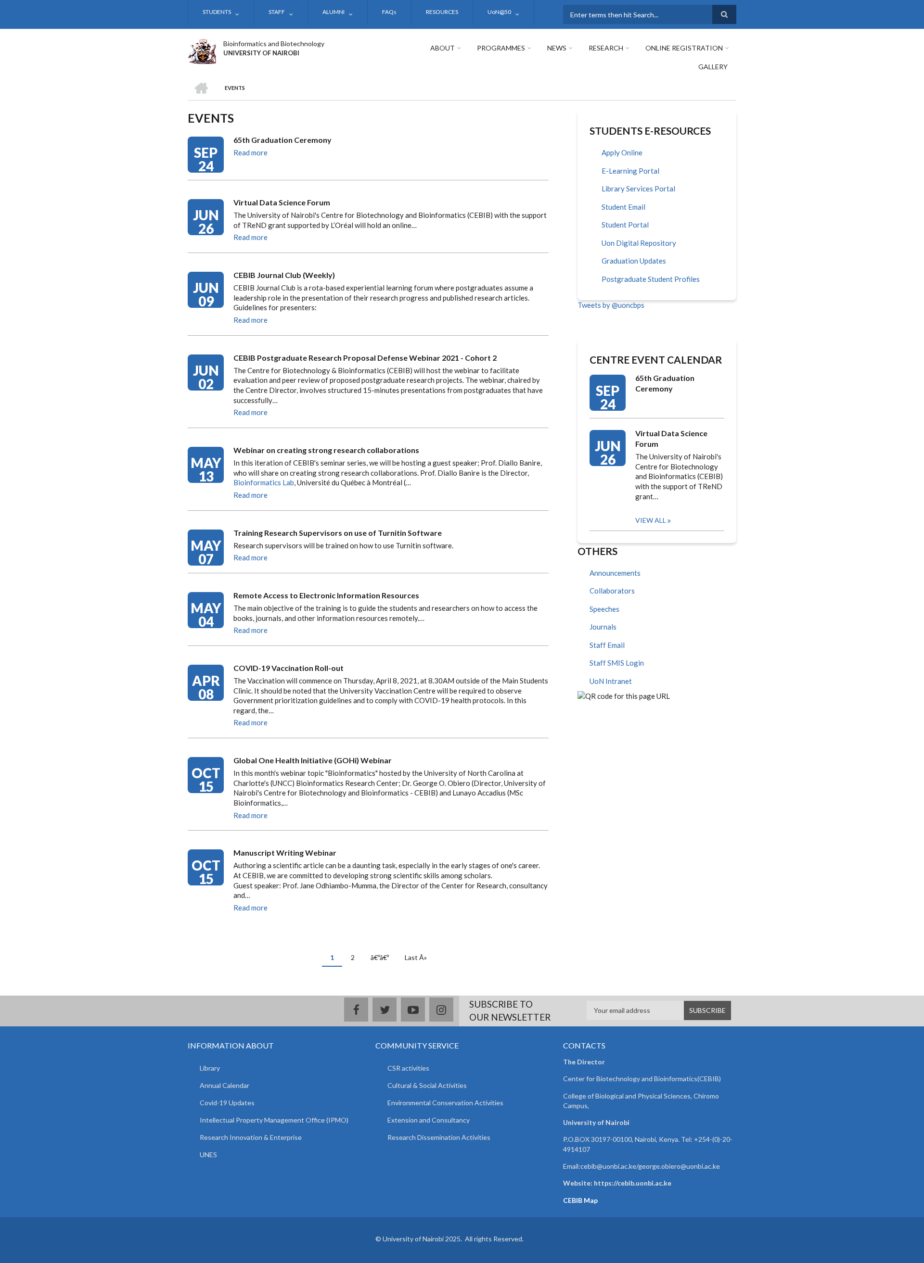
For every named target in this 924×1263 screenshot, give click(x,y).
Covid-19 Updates (227, 1103)
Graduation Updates (634, 260)
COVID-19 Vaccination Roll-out (288, 667)
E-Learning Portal (630, 170)
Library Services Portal (638, 188)
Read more (250, 152)
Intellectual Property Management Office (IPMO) (274, 1120)
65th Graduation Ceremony (282, 139)
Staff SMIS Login (617, 662)
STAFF (277, 11)
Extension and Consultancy (428, 1120)
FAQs (389, 11)
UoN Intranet (611, 681)
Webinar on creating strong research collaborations (326, 450)
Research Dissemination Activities (438, 1137)
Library (210, 1068)
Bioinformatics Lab (263, 482)
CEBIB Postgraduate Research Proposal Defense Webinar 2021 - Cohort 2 (365, 357)
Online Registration (684, 48)
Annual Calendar (224, 1085)
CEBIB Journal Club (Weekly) (284, 274)
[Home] (202, 50)
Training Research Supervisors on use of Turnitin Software (337, 532)
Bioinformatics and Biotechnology (273, 43)
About (442, 48)
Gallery (713, 67)
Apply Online (622, 152)
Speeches (604, 609)
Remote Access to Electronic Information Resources (326, 595)
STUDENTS (217, 11)
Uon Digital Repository (639, 243)
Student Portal (625, 224)
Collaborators (612, 590)
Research (606, 48)
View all (650, 520)
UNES (208, 1154)
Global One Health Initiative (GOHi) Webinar (312, 760)
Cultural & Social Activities (427, 1085)
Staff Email (607, 645)
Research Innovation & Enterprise (251, 1137)
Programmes (501, 48)
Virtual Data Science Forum (281, 202)
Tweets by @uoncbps (611, 305)
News (556, 48)
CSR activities (408, 1068)
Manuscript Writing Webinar (284, 852)
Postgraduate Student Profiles (651, 279)
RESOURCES (442, 11)
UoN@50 (499, 11)
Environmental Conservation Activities (445, 1103)
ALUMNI (333, 11)
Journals (603, 626)
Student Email (623, 206)
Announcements (615, 572)
